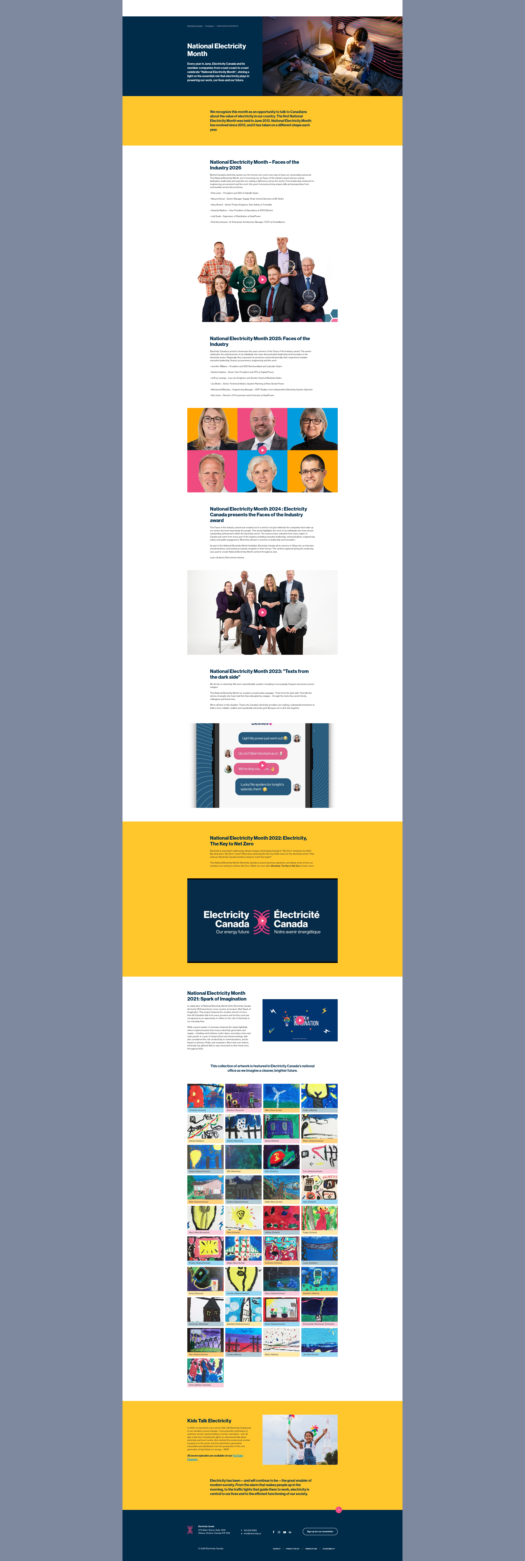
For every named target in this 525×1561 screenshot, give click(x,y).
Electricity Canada (194, 26)
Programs (209, 26)
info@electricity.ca (251, 1533)
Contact (277, 1549)
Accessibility (329, 1549)
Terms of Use (311, 1549)
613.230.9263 (249, 1530)
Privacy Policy (293, 1549)
